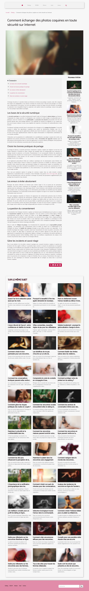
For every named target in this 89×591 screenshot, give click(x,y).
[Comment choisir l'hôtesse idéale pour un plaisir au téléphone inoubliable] (69, 502)
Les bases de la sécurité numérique (18, 84)
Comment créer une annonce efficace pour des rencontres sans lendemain (43, 539)
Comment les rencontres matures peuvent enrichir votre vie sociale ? (43, 433)
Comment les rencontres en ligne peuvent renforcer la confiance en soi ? (67, 433)
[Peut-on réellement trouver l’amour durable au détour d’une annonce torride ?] (74, 152)
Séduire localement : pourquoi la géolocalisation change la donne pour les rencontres (69, 327)
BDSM (36, 5)
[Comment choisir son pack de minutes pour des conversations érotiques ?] (44, 475)
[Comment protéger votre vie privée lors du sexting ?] (69, 369)
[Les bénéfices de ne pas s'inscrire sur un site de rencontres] (44, 343)
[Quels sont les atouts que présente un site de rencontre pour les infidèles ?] (69, 555)
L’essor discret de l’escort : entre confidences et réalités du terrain (74, 184)
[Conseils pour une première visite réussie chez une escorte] (69, 528)
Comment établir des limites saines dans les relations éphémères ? (67, 353)
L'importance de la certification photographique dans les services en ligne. (18, 486)
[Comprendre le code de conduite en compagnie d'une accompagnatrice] (44, 369)
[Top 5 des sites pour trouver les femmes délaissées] (44, 555)
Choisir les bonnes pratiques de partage (19, 87)
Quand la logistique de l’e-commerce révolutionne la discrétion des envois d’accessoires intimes (74, 93)
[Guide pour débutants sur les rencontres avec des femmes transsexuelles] (19, 555)
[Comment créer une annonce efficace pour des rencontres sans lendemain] (44, 528)
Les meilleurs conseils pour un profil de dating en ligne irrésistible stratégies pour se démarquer (18, 514)
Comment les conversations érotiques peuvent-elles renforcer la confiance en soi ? (19, 380)
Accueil (7, 12)
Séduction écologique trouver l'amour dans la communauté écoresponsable (43, 512)
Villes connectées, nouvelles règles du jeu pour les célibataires (74, 206)
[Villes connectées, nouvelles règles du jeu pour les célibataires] (74, 199)
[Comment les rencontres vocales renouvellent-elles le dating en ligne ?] (44, 396)
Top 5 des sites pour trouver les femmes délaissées (44, 564)
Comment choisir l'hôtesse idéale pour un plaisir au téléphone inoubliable (69, 512)
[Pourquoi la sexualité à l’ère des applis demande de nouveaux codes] (74, 130)
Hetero (44, 5)
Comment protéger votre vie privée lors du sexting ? (68, 379)
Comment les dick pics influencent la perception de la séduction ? (18, 459)
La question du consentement (17, 93)
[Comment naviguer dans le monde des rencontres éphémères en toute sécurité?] (69, 449)
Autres (59, 5)
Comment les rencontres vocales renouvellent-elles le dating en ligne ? (44, 406)
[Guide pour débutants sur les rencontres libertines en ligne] (19, 528)
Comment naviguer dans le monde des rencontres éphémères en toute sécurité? (68, 459)
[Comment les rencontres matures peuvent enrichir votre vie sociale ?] (44, 422)
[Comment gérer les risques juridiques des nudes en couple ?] (19, 396)
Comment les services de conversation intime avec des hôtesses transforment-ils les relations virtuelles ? (68, 408)
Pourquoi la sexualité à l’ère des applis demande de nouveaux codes (74, 137)
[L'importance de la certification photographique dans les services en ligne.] (19, 475)
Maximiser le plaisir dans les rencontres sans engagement (43, 458)
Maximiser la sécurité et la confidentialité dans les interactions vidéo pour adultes (18, 433)
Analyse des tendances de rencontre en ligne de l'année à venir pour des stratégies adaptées (68, 487)
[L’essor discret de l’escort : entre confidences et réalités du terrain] (74, 176)
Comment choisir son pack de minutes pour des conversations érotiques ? (44, 486)
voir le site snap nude (51, 174)
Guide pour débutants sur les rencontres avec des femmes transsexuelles (18, 565)
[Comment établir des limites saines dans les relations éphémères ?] (69, 343)
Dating (29, 5)
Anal (52, 5)
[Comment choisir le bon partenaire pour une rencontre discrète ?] (19, 343)
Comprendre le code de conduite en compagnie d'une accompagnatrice (44, 380)
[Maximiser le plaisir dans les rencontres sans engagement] (44, 449)
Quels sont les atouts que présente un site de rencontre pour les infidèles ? (68, 565)
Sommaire (13, 80)
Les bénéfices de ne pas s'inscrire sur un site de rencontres (41, 353)
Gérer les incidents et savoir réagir (18, 96)
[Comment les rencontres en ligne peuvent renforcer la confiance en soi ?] (69, 422)
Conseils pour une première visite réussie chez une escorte (69, 538)
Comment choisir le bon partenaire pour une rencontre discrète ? (18, 353)
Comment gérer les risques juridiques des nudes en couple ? (19, 405)
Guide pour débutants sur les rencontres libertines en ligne (18, 538)
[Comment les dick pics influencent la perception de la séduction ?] (19, 449)
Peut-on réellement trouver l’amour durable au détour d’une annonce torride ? (74, 160)
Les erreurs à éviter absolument (17, 90)
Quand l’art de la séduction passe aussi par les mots (74, 116)
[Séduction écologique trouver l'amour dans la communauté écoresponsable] (44, 502)
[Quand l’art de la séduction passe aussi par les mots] (74, 109)
